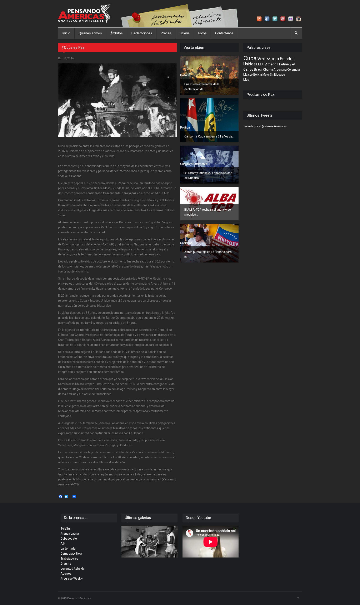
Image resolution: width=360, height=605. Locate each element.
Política (185, 127)
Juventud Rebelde (73, 568)
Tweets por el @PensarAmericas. (265, 126)
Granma (66, 563)
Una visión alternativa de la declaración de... (201, 86)
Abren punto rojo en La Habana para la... (208, 254)
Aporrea (66, 573)
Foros (202, 33)
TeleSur (66, 528)
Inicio (66, 33)
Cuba (250, 58)
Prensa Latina (70, 533)
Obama (268, 69)
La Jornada (68, 548)
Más (246, 79)
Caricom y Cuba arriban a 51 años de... (209, 136)
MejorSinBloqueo (273, 74)
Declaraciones (141, 33)
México (248, 74)
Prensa (166, 33)
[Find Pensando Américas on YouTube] (283, 19)
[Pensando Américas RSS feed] (259, 19)
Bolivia (257, 74)
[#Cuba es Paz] (117, 100)
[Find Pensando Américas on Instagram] (299, 19)
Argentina (280, 69)
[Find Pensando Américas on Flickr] (291, 19)
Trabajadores (69, 558)
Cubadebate (69, 538)
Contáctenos (224, 33)
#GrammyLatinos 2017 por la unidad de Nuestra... (208, 175)
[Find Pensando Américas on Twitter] (275, 19)
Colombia (293, 69)
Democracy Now (71, 553)
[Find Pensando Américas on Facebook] (267, 19)
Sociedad (186, 243)
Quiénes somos (90, 33)
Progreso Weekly (72, 578)
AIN (63, 543)
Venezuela (268, 58)
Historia (185, 75)
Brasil (258, 69)
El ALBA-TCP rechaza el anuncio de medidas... (207, 212)
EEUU (260, 64)
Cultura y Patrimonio (193, 164)
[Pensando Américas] (84, 13)
